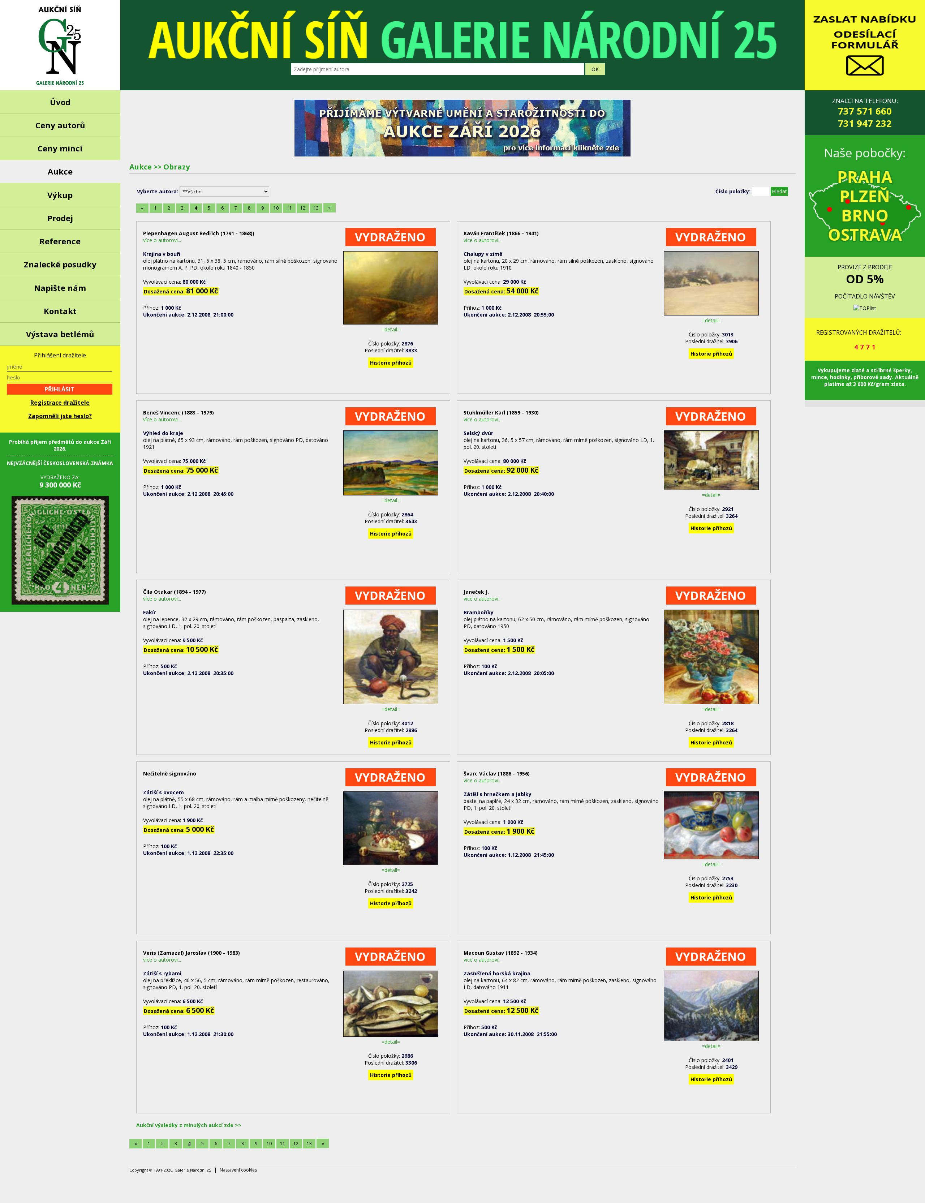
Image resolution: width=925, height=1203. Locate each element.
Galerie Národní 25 (60, 45)
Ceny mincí (60, 148)
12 (302, 208)
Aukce (60, 171)
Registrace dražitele (60, 403)
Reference (60, 241)
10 (276, 208)
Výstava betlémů (60, 333)
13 (316, 208)
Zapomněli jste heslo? (60, 416)
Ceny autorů (60, 125)
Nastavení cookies (238, 1170)
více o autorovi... (162, 240)
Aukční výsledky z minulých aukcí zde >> (188, 1125)
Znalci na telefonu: (865, 112)
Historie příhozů (391, 362)
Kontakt (60, 310)
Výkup (60, 194)
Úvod (60, 101)
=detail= (391, 329)
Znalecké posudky (60, 264)
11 (289, 208)
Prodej (60, 217)
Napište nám (60, 287)
